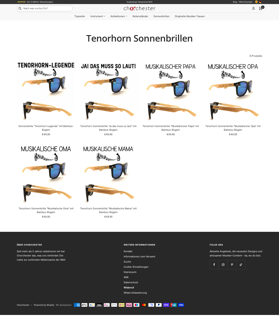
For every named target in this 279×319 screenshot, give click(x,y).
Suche (127, 261)
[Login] (253, 8)
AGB (126, 277)
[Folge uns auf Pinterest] (231, 264)
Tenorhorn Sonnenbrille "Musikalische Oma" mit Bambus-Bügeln (46, 210)
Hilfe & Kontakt (245, 2)
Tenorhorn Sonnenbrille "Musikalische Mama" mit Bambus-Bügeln (108, 210)
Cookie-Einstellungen (136, 266)
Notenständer (140, 16)
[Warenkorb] (260, 8)
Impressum (130, 272)
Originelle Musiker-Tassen (190, 16)
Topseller (79, 16)
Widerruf (129, 287)
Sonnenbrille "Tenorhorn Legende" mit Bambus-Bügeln (46, 128)
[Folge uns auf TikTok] (240, 264)
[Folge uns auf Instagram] (223, 264)
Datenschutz (131, 282)
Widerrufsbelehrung (135, 292)
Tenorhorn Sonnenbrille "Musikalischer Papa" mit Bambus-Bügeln (171, 128)
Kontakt (128, 251)
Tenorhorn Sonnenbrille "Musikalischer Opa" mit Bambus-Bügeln (233, 128)
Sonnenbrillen (161, 16)
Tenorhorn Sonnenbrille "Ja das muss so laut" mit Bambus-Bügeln (108, 128)
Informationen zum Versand (139, 256)
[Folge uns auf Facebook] (214, 264)
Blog (235, 2)
